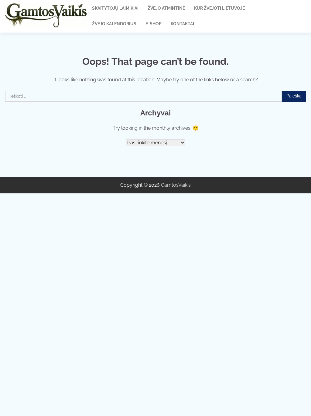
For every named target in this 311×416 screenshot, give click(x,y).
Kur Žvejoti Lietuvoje (219, 8)
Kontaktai (182, 23)
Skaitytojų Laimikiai (115, 8)
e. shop (153, 23)
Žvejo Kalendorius (114, 23)
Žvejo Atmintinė (166, 8)
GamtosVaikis (176, 185)
